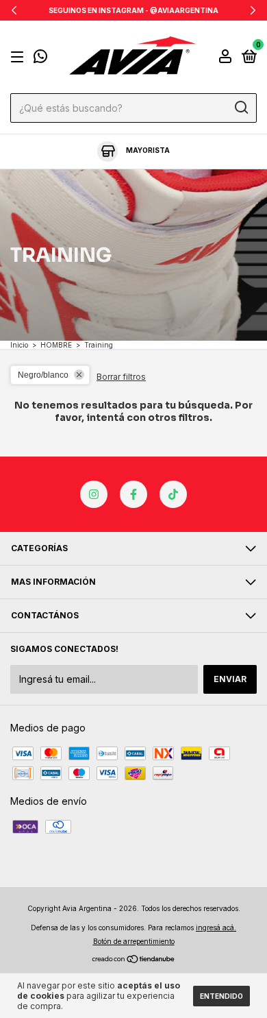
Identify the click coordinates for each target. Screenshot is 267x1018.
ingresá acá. (216, 927)
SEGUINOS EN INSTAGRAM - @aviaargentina (133, 10)
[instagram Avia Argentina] (93, 494)
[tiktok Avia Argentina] (173, 494)
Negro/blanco (43, 375)
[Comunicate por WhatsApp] (40, 58)
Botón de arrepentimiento (134, 941)
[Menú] (19, 57)
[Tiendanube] (134, 960)
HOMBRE (56, 345)
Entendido (221, 996)
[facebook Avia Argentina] (133, 494)
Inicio (19, 345)
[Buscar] (240, 107)
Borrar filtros (121, 377)
